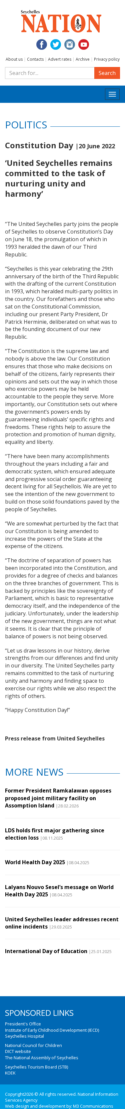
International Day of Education (46, 951)
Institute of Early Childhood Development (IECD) (52, 1030)
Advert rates (59, 59)
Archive (83, 59)
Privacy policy (107, 59)
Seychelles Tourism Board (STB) (36, 1067)
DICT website (18, 1051)
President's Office (23, 1024)
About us (14, 59)
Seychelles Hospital (24, 1036)
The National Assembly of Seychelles (41, 1058)
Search (107, 73)
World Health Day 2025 (35, 862)
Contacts (35, 59)
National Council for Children (33, 1045)
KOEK (10, 1073)
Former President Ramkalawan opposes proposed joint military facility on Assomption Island (58, 798)
